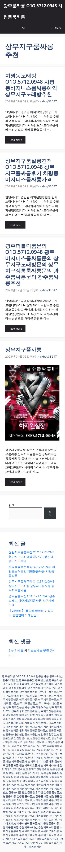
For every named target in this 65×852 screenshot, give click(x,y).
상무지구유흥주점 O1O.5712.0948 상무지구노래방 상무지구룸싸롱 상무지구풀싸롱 (31, 585)
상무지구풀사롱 (23, 349)
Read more (15, 139)
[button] (23, 28)
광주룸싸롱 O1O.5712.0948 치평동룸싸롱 (32, 11)
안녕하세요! (16, 650)
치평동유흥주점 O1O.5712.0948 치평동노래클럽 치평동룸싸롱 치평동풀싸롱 (32, 571)
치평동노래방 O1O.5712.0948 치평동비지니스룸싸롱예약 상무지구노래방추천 (31, 85)
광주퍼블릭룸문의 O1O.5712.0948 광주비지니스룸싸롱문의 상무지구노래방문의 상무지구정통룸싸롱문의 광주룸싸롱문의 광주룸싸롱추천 (32, 264)
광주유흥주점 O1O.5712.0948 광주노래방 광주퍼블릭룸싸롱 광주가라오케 (32, 600)
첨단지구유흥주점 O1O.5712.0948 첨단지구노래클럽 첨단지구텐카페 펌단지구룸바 (31, 556)
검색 (12, 505)
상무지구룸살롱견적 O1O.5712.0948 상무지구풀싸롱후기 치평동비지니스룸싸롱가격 (32, 170)
